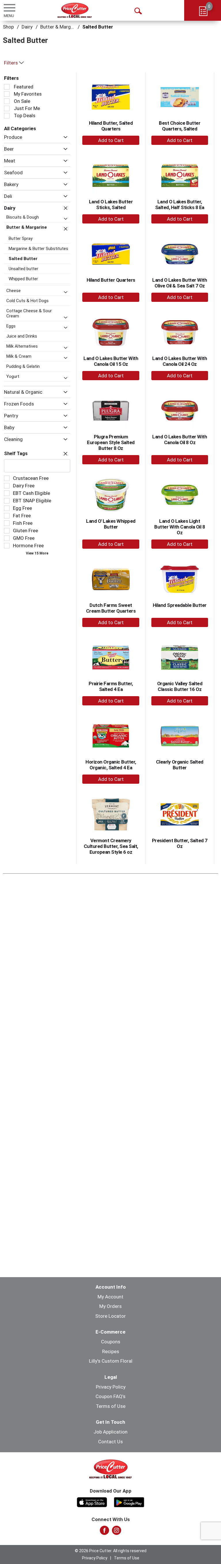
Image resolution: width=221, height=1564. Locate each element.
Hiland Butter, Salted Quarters (111, 126)
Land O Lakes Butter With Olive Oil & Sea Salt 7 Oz (179, 283)
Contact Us (110, 1441)
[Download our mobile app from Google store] (129, 1501)
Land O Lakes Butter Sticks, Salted (111, 204)
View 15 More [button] (37, 553)
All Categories (20, 128)
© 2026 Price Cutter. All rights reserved (110, 1550)
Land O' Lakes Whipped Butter (111, 524)
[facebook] (104, 1532)
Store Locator (110, 1316)
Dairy (27, 27)
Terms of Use (110, 1406)
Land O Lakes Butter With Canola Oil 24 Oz (179, 361)
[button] (64, 137)
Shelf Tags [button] (16, 453)
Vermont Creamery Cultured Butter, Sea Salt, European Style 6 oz (111, 846)
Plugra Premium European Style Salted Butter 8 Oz (111, 442)
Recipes (110, 1351)
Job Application (110, 1432)
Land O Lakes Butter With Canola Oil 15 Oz (110, 361)
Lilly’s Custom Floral (110, 1361)
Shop (8, 27)
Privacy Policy (110, 1387)
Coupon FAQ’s (110, 1396)
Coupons (110, 1342)
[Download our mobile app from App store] (92, 1501)
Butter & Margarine (60, 27)
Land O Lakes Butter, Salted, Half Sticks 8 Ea (179, 204)
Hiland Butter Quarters (111, 280)
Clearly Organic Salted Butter (179, 764)
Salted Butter (97, 27)
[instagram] (116, 1532)
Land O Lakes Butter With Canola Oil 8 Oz (179, 439)
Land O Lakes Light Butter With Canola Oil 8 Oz (179, 526)
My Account (110, 1297)
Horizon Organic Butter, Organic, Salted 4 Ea (110, 764)
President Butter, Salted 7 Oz (179, 843)
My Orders (110, 1306)
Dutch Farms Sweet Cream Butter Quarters (111, 608)
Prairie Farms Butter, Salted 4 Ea (111, 686)
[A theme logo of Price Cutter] (74, 10)
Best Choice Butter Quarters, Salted (179, 126)
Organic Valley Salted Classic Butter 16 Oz (180, 686)
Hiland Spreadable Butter (180, 605)
